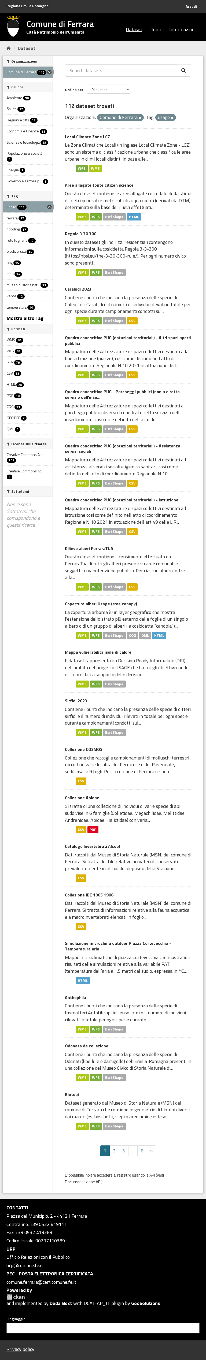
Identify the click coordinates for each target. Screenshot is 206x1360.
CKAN (15, 1297)
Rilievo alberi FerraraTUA (89, 548)
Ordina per (74, 89)
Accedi (191, 6)
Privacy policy (20, 1349)
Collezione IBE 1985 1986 (89, 895)
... (133, 1150)
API (152, 1175)
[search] (184, 70)
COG (132, 635)
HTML (134, 216)
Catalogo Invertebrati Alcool (92, 846)
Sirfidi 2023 (76, 700)
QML (145, 635)
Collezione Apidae (82, 797)
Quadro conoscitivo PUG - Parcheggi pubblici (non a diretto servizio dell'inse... (122, 394)
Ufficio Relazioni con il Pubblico (38, 1257)
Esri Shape (114, 216)
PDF (93, 829)
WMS (95, 168)
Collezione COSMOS (83, 749)
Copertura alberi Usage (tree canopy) (101, 604)
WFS (82, 168)
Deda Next (61, 1303)
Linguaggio (15, 1319)
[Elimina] (140, 118)
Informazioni (182, 29)
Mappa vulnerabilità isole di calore (98, 652)
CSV (132, 320)
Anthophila (75, 997)
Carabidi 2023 (78, 289)
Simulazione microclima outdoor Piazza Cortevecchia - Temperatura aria (118, 946)
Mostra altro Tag (25, 318)
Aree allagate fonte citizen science (99, 185)
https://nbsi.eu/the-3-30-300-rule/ (101, 255)
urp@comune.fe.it (24, 1265)
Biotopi (72, 1094)
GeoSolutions (145, 1303)
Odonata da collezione (86, 1046)
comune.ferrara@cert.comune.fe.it (41, 1282)
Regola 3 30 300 (80, 233)
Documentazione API (83, 1182)
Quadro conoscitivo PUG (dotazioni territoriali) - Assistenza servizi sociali (122, 449)
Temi (156, 29)
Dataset (134, 29)
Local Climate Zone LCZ (87, 136)
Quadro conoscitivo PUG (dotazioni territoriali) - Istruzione (121, 500)
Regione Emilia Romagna (27, 6)
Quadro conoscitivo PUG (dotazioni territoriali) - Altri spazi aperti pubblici (128, 340)
